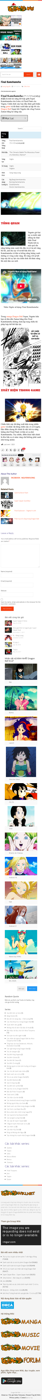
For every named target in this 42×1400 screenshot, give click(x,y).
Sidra (8, 1154)
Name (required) (6, 571)
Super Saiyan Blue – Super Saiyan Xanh (16, 1275)
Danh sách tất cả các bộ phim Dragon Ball (17, 1262)
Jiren (8, 1173)
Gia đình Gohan (12, 1057)
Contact (23, 1397)
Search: (20, 128)
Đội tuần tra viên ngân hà (15, 1036)
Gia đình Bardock (13, 1080)
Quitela (9, 1148)
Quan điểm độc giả (13, 1025)
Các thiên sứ (11, 1127)
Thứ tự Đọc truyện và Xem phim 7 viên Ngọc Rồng (20, 1257)
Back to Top (29, 1398)
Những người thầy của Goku (16, 1103)
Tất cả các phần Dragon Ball (16, 1077)
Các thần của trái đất (14, 1097)
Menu (39, 74)
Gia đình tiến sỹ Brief (14, 1086)
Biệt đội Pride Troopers (15, 1092)
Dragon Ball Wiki (15, 1392)
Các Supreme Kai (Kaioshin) (16, 1115)
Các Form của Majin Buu (15, 1109)
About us (4, 1395)
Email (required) (6, 581)
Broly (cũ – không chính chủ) (12, 1290)
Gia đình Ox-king (12, 1063)
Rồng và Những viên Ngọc (15, 1132)
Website (3, 591)
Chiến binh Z (11, 1095)
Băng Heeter (11, 1016)
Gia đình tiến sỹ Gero (14, 1013)
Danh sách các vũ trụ (14, 1074)
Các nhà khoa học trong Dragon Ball (19, 1022)
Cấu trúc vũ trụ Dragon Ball (16, 1089)
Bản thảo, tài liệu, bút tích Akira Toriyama (21, 1030)
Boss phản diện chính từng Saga (18, 1112)
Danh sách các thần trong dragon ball (20, 1106)
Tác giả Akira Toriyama (17, 1395)
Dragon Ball (6, 109)
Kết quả (21, 989)
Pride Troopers (12, 1171)
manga (9, 316)
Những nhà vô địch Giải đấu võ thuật (19, 1028)
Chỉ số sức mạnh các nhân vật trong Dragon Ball (19, 1269)
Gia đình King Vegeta (14, 1054)
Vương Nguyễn (6, 86)
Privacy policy (14, 1397)
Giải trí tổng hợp (12, 1083)
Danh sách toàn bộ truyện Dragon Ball (16, 1266)
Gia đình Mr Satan (13, 1060)
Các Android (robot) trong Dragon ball (20, 1100)
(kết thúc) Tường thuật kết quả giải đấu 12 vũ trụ (19, 1293)
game (8, 106)
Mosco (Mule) (11, 1157)
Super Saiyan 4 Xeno (20, 621)
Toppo (15, 649)
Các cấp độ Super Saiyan (15, 1121)
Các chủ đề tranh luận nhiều (16, 1071)
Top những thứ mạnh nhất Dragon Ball (20, 1135)
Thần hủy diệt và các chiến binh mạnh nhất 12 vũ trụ (20, 1284)
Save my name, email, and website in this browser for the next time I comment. (20, 603)
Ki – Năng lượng (18, 635)
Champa (10, 1162)
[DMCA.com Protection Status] (7, 1308)
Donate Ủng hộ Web (33, 1395)
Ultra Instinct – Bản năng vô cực (13, 1278)
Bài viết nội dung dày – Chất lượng (18, 1019)
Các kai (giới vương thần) (15, 1118)
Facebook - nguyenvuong (23, 478)
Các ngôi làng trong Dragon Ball (17, 1049)
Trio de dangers (12, 1052)
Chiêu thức (26, 86)
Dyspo (9, 1179)
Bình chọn (32, 989)
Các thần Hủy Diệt (13, 1130)
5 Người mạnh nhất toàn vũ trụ (17, 1124)
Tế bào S (16, 642)
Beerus (9, 1159)
